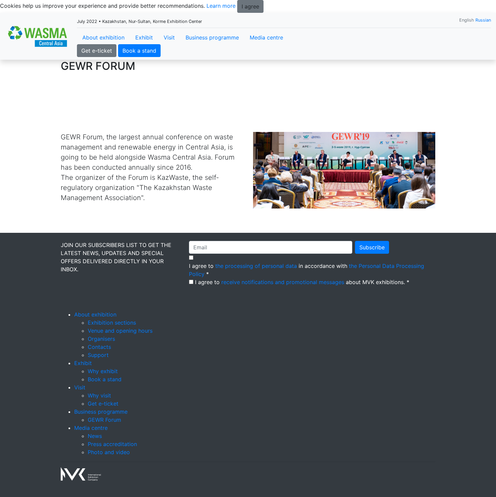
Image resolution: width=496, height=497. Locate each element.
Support (98, 355)
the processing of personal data (256, 266)
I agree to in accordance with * (306, 270)
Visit (169, 37)
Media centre (266, 37)
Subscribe (372, 247)
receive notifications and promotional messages (282, 282)
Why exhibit (103, 371)
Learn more (221, 5)
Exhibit (144, 37)
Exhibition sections (112, 322)
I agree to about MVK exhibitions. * (302, 282)
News (95, 436)
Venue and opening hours (120, 330)
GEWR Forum (104, 419)
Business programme (212, 37)
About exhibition (103, 37)
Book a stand (139, 50)
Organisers (101, 338)
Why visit (99, 395)
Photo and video (109, 452)
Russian (483, 20)
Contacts (99, 346)
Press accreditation (112, 444)
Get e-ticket (96, 50)
